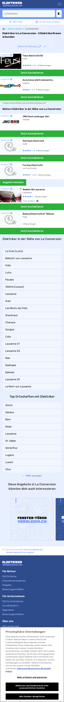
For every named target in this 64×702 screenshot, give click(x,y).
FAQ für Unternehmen (12, 601)
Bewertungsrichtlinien (13, 589)
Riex (7, 358)
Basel (8, 426)
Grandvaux (11, 315)
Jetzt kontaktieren (32, 72)
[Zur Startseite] (13, 4)
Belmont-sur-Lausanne (18, 258)
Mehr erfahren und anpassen (32, 677)
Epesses (9, 372)
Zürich (9, 405)
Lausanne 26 (12, 351)
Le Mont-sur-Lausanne (18, 386)
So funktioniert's (10, 605)
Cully (8, 336)
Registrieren (8, 610)
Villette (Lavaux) (14, 286)
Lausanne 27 (12, 343)
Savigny (9, 329)
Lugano (9, 455)
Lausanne (10, 294)
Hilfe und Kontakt (10, 626)
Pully (8, 265)
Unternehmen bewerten (14, 581)
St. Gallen (10, 440)
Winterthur (11, 448)
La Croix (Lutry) (14, 251)
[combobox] (28, 14)
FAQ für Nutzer (9, 576)
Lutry (8, 272)
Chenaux (10, 322)
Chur (8, 469)
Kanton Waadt (15, 29)
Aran (8, 301)
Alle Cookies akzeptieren (32, 696)
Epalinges (10, 365)
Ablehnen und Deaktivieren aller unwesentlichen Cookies (32, 686)
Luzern (9, 462)
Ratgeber (6, 585)
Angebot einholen (13, 182)
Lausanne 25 (12, 379)
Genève (9, 412)
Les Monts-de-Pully (16, 308)
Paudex (9, 279)
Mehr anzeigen (34, 475)
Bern (8, 419)
